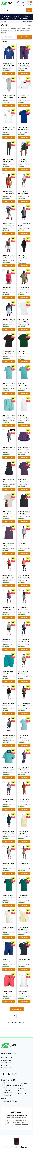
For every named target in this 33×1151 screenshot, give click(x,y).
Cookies (14, 1073)
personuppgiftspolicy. (21, 1124)
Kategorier (8, 37)
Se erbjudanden (25, 18)
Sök (29, 10)
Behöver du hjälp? (27, 21)
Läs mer (3, 32)
